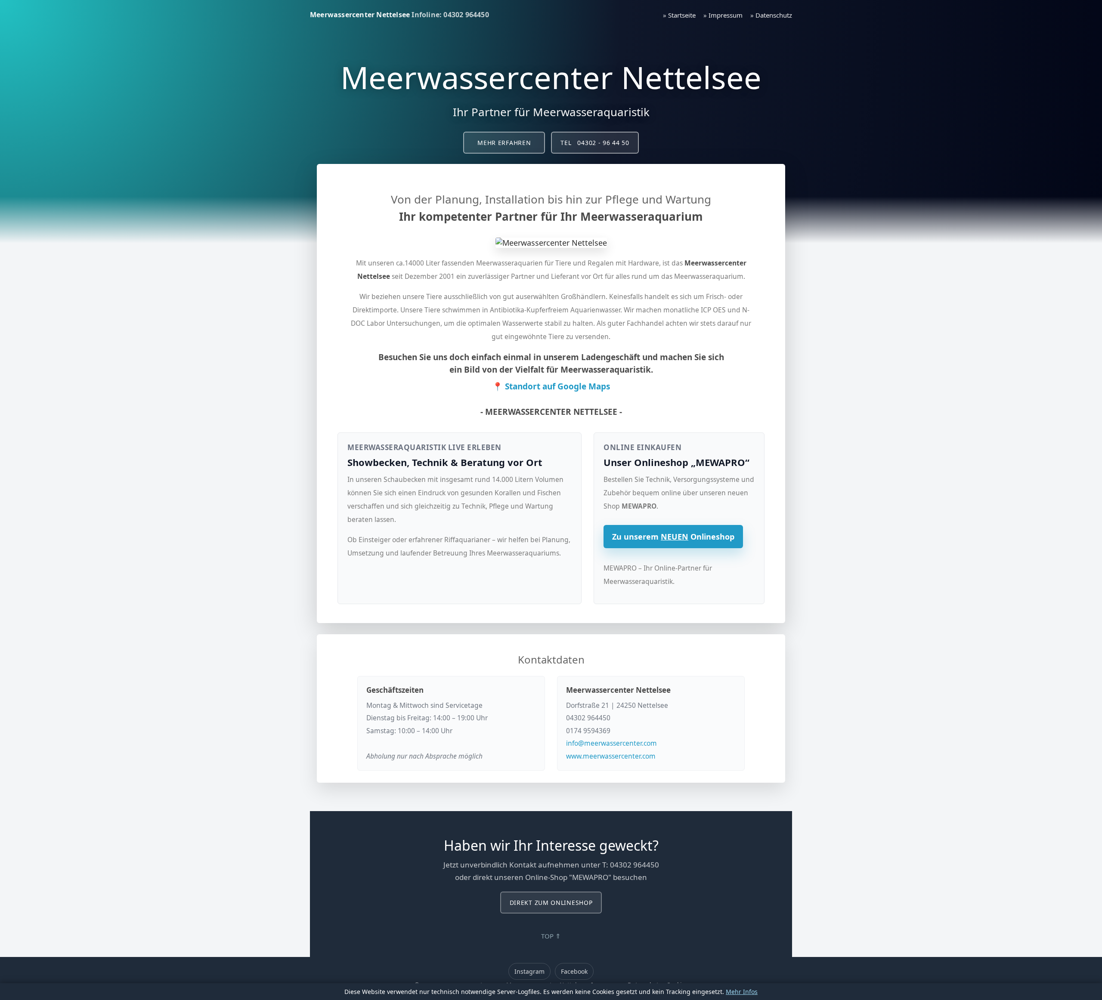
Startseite (682, 15)
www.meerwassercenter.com (611, 756)
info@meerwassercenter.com (611, 743)
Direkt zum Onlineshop (551, 902)
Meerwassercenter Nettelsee (360, 14)
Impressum (726, 15)
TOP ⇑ (551, 936)
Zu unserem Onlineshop (673, 536)
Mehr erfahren (504, 143)
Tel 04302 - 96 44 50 (594, 143)
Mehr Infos (742, 992)
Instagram (529, 971)
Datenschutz (773, 15)
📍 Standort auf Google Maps (551, 386)
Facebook (574, 971)
